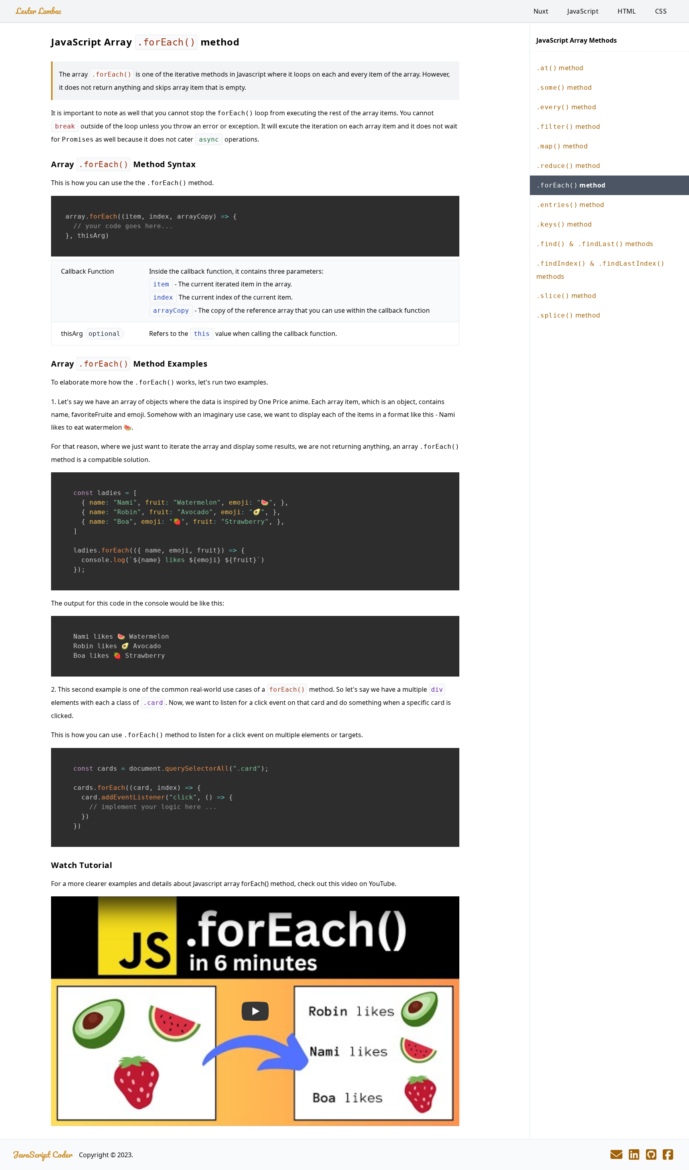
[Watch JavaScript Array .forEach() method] (255, 1011)
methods (595, 243)
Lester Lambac (38, 11)
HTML (627, 11)
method (560, 67)
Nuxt (541, 11)
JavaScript (582, 11)
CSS (661, 11)
